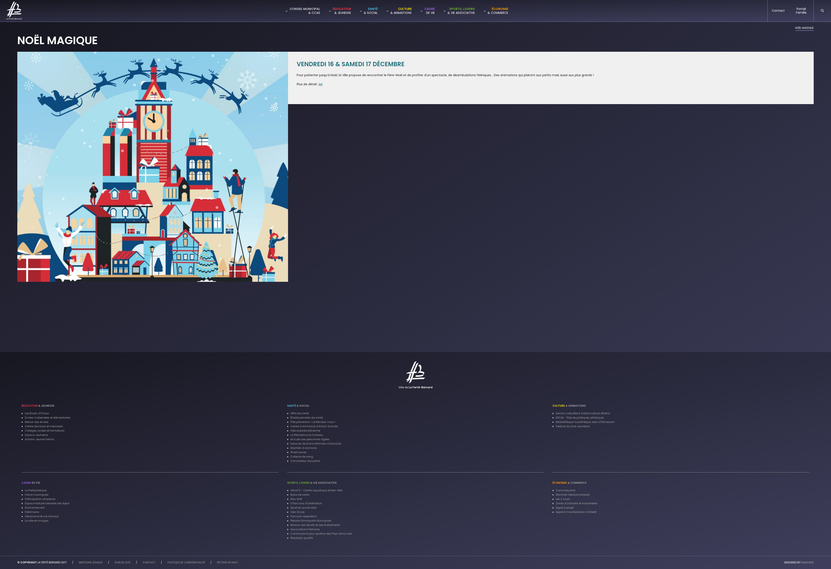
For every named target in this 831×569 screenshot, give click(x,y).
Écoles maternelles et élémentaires (47, 417)
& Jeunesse (38, 406)
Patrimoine (32, 512)
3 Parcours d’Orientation (306, 503)
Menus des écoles (36, 422)
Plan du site (122, 562)
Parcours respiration (303, 516)
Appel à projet (565, 507)
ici (320, 84)
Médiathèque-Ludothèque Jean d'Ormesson (585, 422)
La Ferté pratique (36, 490)
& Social (298, 406)
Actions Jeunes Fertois (39, 439)
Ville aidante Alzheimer (305, 430)
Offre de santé (299, 413)
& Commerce (569, 483)
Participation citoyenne (40, 499)
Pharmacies (298, 452)
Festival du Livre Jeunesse (572, 426)
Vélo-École (297, 512)
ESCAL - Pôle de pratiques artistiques (580, 417)
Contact (149, 562)
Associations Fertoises (305, 529)
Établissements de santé (306, 417)
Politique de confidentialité (186, 562)
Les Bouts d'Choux (37, 413)
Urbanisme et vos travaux (42, 516)
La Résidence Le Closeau (306, 435)
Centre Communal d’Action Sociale (314, 426)
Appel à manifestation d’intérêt (576, 512)
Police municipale (36, 494)
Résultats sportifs (301, 538)
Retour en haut (227, 562)
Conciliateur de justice (305, 461)
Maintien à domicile (303, 448)
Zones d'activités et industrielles (576, 503)
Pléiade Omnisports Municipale (310, 520)
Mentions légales (91, 562)
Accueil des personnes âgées (309, 439)
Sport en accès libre (303, 507)
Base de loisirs (299, 494)
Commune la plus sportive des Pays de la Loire (321, 533)
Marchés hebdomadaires (573, 494)
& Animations (569, 406)
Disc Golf (296, 499)
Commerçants (565, 490)
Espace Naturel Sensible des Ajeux (47, 503)
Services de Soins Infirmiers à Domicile (315, 443)
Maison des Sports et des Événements (315, 525)
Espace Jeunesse (36, 435)
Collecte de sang (301, 456)
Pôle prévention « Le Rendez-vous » (313, 422)
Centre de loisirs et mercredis (44, 426)
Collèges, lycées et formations (44, 430)
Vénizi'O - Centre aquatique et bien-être (316, 490)
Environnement (35, 507)
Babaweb (807, 562)
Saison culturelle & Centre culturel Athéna (583, 413)
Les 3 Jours (563, 499)
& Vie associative (312, 483)
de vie (31, 483)
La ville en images (36, 520)
